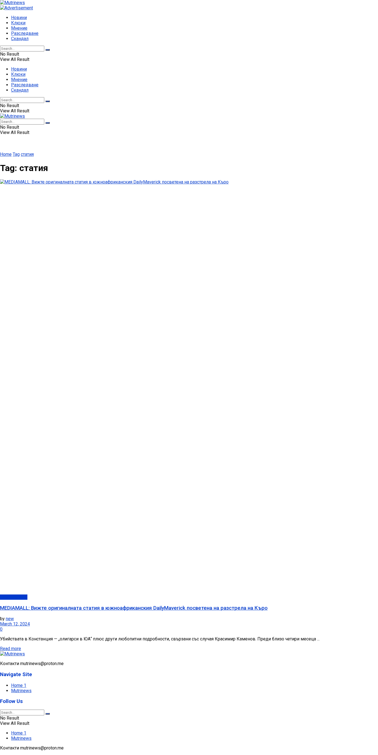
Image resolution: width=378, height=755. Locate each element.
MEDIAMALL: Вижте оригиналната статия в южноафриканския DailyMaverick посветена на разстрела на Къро (134, 608)
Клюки (18, 22)
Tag (16, 154)
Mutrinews (21, 690)
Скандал (20, 38)
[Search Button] (47, 50)
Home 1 (18, 685)
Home (6, 154)
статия (27, 154)
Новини (19, 17)
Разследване (24, 33)
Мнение (19, 28)
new (10, 618)
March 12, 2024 (15, 624)
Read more (10, 648)
